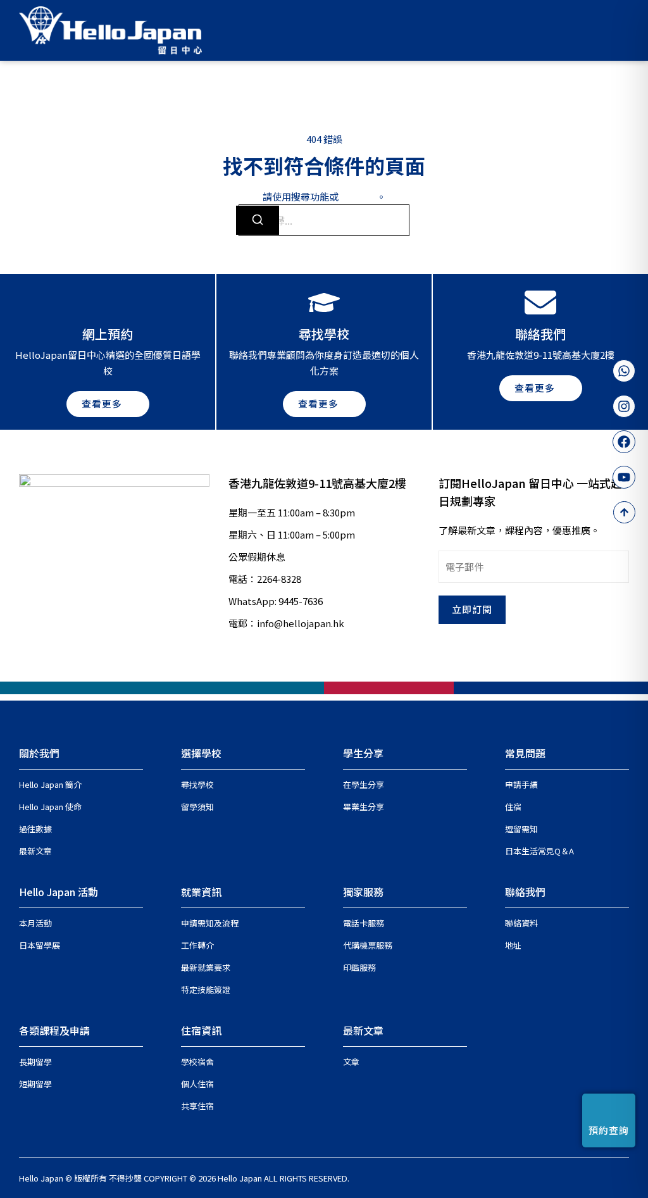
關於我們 (39, 753)
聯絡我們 (525, 891)
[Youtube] (624, 477)
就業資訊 (201, 891)
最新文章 (363, 1030)
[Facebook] (624, 441)
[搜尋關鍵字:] (324, 220)
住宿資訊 (201, 1030)
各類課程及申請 (54, 1030)
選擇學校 (201, 753)
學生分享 (363, 753)
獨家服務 (363, 891)
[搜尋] (257, 220)
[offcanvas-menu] (623, 30)
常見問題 (525, 753)
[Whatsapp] (624, 370)
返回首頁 (358, 196)
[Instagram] (624, 406)
